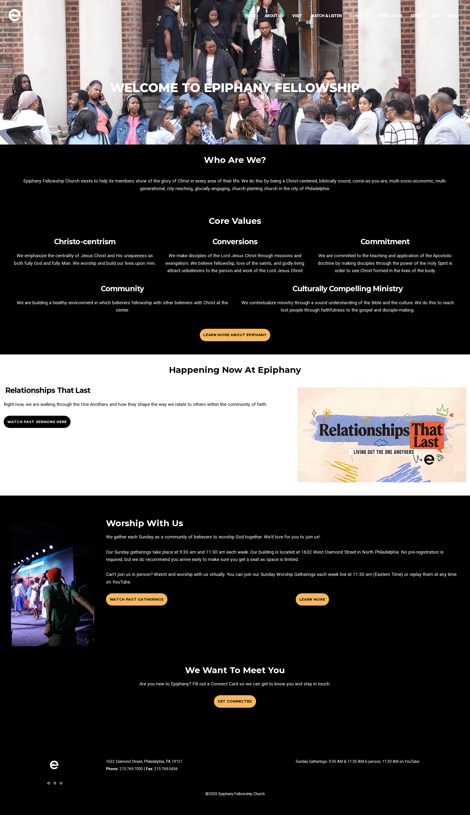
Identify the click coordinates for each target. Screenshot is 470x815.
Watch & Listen (326, 15)
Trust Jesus (389, 15)
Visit (297, 15)
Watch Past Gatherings (137, 599)
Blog (452, 15)
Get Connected (235, 701)
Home (250, 15)
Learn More (312, 599)
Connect (359, 15)
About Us (274, 15)
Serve (416, 15)
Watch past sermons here (37, 422)
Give (435, 15)
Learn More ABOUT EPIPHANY (235, 335)
